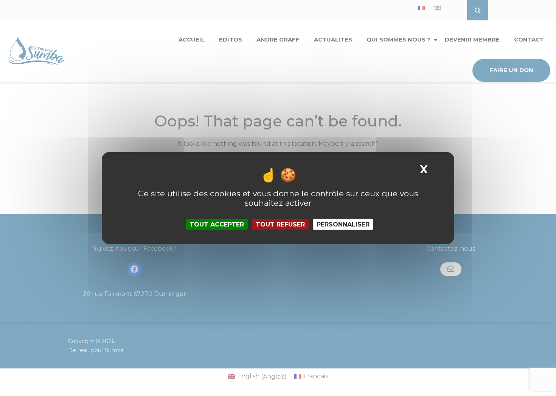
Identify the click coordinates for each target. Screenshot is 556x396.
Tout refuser (280, 224)
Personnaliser (343, 224)
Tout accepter (216, 224)
